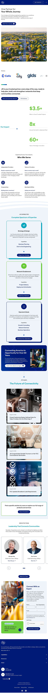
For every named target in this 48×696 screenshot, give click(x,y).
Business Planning (24, 244)
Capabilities (4, 654)
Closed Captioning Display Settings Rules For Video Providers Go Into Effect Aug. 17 (23, 418)
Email (34, 610)
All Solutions (24, 98)
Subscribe (5, 679)
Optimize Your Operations (24, 338)
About (2, 662)
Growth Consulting (24, 325)
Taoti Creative (27, 684)
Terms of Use (17, 687)
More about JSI (4, 650)
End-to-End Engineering (24, 246)
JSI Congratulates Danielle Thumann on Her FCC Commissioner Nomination (24, 454)
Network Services (24, 328)
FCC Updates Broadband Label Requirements (23, 491)
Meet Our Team (24, 576)
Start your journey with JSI (10, 98)
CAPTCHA (28, 620)
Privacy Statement (29, 617)
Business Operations (24, 330)
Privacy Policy (24, 687)
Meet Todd (33, 560)
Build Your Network (24, 295)
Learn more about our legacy (14, 366)
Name (27, 604)
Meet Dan (11, 560)
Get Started (38, 2)
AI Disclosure (31, 687)
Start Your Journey (8, 23)
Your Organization (40, 604)
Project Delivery (24, 285)
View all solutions (24, 512)
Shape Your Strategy (23, 255)
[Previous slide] (8, 568)
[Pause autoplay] (46, 76)
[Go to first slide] (39, 568)
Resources (4, 658)
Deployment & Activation (24, 287)
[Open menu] (46, 2)
